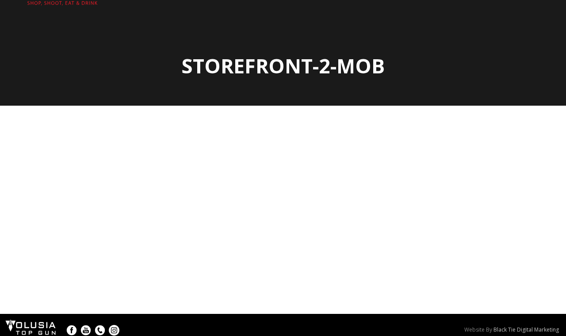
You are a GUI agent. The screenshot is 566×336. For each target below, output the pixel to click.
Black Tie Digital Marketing (526, 329)
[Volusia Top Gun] (53, 7)
